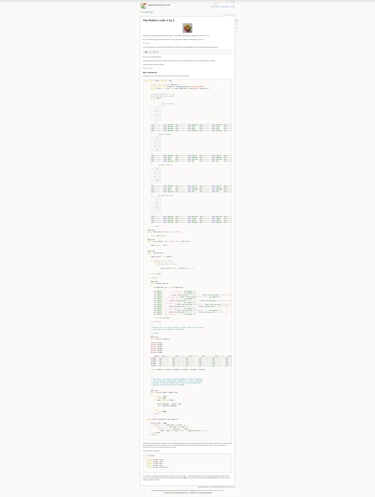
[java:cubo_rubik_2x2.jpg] (187, 28)
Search (234, 4)
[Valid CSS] (200, 492)
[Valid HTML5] (192, 492)
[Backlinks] (237, 28)
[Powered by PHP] (183, 492)
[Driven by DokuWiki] (208, 492)
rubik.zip (147, 43)
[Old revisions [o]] (237, 24)
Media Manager (225, 6)
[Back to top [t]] (237, 32)
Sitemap (232, 6)
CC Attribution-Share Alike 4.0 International (212, 490)
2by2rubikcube (149, 12)
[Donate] (175, 492)
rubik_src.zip (149, 68)
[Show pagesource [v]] (237, 21)
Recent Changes (215, 6)
